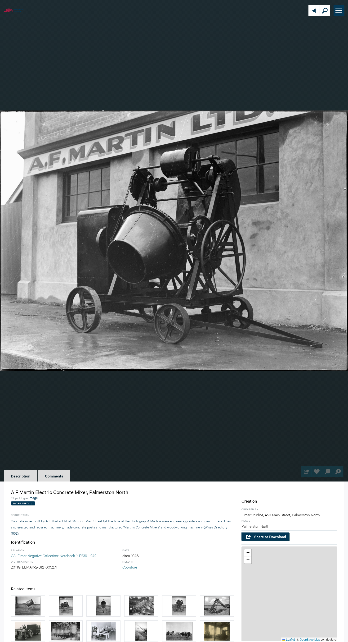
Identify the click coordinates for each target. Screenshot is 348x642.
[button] (247, 552)
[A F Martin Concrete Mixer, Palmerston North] (28, 606)
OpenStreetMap (310, 639)
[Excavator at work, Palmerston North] (141, 606)
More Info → (23, 503)
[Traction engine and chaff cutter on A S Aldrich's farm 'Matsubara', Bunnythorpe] (179, 631)
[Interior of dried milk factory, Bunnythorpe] (66, 631)
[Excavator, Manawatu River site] (217, 606)
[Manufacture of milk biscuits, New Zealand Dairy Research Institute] (103, 631)
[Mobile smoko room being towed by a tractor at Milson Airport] (28, 631)
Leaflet (290, 639)
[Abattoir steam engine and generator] (217, 631)
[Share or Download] (306, 471)
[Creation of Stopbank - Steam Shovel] (141, 631)
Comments (54, 475)
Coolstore (129, 566)
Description (20, 475)
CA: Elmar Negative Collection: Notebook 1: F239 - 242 (53, 555)
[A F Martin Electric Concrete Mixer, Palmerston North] (66, 606)
